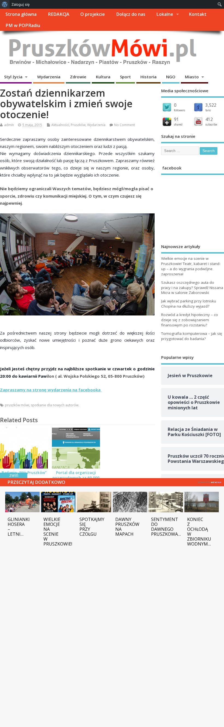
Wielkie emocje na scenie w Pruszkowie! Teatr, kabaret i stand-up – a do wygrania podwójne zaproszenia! (190, 266)
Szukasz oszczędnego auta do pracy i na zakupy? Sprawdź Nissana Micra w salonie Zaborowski (192, 287)
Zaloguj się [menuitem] (20, 4)
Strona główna (21, 14)
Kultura (103, 76)
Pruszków (78, 125)
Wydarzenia (48, 76)
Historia (148, 76)
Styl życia (13, 76)
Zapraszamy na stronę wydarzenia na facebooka (51, 389)
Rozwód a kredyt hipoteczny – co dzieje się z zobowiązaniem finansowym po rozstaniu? (189, 319)
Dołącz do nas (130, 14)
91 (176, 119)
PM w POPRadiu (22, 25)
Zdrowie (78, 76)
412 (209, 119)
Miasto (192, 76)
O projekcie (92, 14)
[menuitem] (5, 4)
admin (9, 125)
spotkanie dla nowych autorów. (55, 405)
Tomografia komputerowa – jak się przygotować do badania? (191, 336)
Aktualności (60, 125)
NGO (170, 76)
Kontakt (198, 14)
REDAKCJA (58, 14)
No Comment (124, 125)
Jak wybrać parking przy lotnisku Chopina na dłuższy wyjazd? (188, 304)
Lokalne (164, 14)
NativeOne (209, 481)
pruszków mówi (17, 405)
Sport (125, 76)
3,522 (210, 105)
